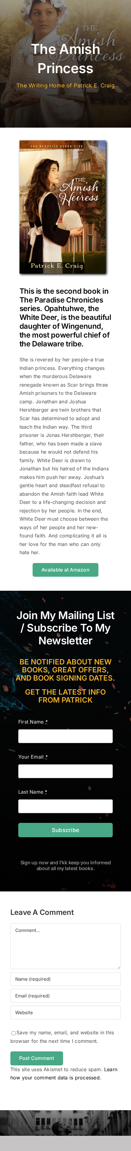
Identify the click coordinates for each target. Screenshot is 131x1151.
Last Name (33, 792)
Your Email (33, 757)
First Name (33, 722)
